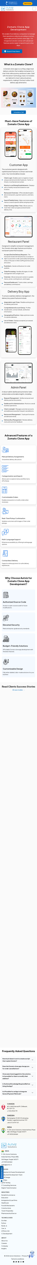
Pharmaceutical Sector (9, 1213)
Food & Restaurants (8, 1205)
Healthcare (5, 1203)
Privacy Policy (26, 1256)
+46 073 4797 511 (13, 1122)
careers (4, 1243)
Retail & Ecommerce (8, 1195)
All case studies (17, 690)
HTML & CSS (5, 1231)
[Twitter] (16, 1262)
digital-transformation (8, 1188)
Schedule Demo (2, 1172)
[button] (18, 1059)
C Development (6, 1233)
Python (3, 1223)
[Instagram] (21, 1262)
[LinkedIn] (18, 1262)
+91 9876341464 (12, 1134)
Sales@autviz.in (6, 1165)
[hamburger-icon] (34, 8)
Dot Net (4, 1220)
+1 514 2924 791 (12, 1111)
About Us (4, 1241)
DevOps (4, 1180)
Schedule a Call (19, 112)
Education (4, 1197)
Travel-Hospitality (7, 1211)
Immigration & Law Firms (9, 1200)
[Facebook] (14, 1262)
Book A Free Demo (13, 51)
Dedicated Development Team (11, 1175)
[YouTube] (23, 1262)
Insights (4, 1248)
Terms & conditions (17, 1259)
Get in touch (27, 3)
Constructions (6, 1208)
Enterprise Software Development (13, 1172)
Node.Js (4, 1226)
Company (4, 1246)
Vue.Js (3, 1228)
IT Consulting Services (8, 1185)
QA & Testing (5, 1182)
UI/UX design (5, 1177)
